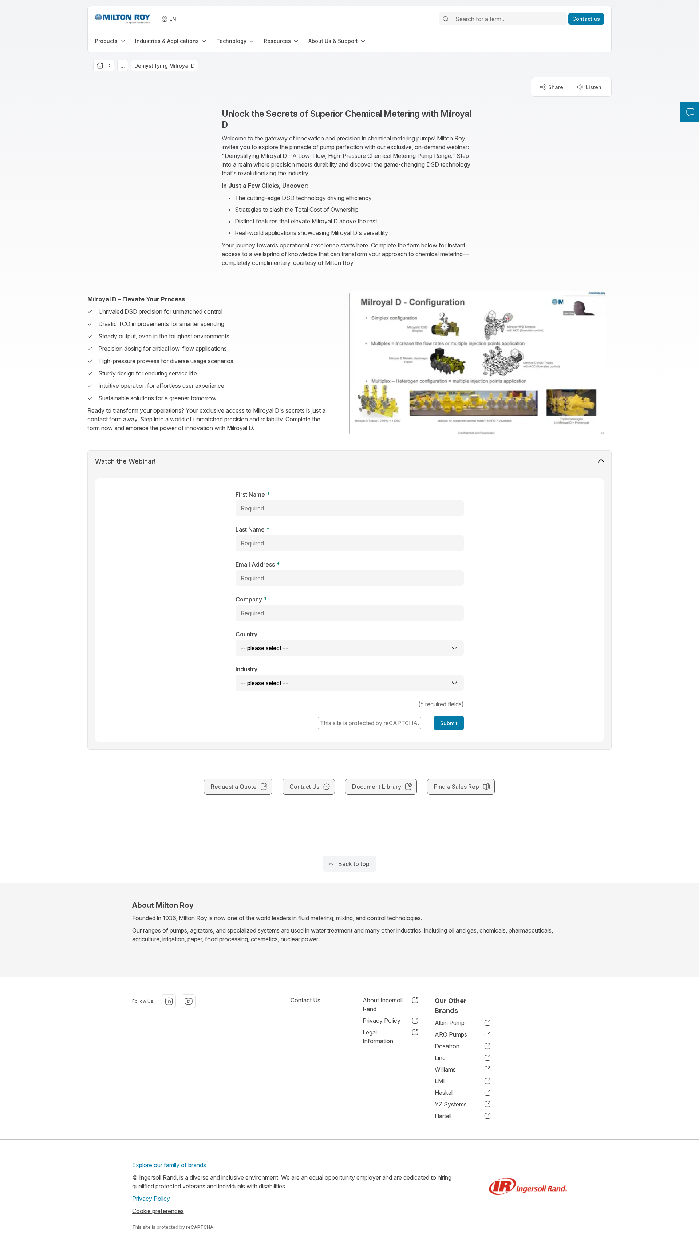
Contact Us (305, 1000)
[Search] (445, 18)
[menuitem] (110, 41)
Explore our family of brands (169, 1165)
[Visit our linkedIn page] (169, 1001)
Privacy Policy (151, 1198)
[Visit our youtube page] (189, 1001)
